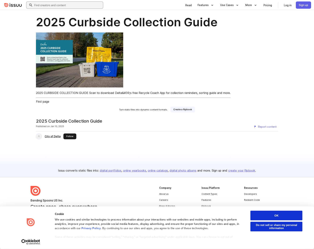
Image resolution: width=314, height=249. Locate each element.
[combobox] (68, 5)
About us (164, 194)
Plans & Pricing (167, 206)
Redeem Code (252, 200)
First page (42, 101)
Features (206, 200)
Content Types (209, 194)
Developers (250, 194)
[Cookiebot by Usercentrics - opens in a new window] (31, 242)
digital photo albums (183, 170)
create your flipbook (241, 170)
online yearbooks (134, 170)
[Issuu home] (13, 5)
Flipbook (206, 206)
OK (276, 215)
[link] (188, 5)
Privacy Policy (91, 228)
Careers (163, 200)
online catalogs (158, 170)
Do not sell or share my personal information (276, 226)
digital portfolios (110, 170)
